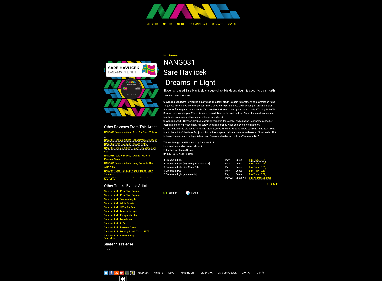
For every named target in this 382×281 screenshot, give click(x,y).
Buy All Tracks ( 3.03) (260, 177)
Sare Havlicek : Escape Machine (120, 215)
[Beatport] (127, 272)
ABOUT (180, 24)
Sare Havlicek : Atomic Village (119, 235)
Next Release (170, 55)
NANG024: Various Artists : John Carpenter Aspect (130, 140)
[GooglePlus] (122, 272)
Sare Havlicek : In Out (115, 223)
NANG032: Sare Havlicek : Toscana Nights (126, 144)
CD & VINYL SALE (198, 24)
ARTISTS (167, 24)
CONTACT (217, 24)
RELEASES (152, 24)
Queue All (241, 178)
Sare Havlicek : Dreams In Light (120, 211)
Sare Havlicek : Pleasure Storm (120, 227)
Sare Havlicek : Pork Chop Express (122, 191)
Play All (229, 178)
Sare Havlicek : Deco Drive (118, 219)
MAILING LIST (188, 272)
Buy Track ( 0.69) (257, 160)
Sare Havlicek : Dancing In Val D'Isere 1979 (126, 231)
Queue (239, 160)
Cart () (232, 24)
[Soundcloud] (116, 272)
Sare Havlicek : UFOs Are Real (119, 207)
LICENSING (207, 272)
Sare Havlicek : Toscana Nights (120, 199)
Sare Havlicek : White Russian (119, 203)
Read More (109, 179)
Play (227, 160)
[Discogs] (132, 272)
